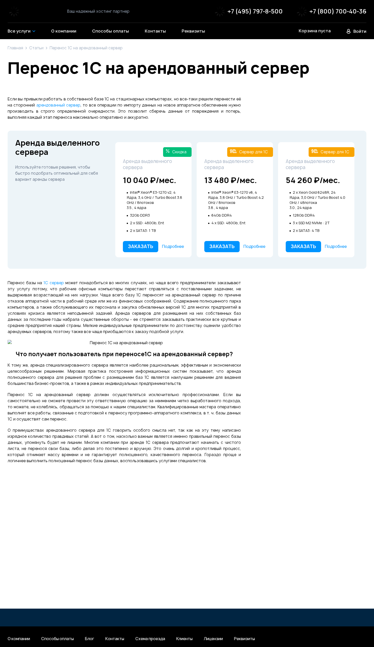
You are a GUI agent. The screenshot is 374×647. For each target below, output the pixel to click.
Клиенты (184, 639)
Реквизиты (244, 639)
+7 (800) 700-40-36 (337, 11)
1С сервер (54, 282)
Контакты (114, 639)
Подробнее (173, 246)
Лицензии (213, 639)
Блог (89, 639)
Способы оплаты (57, 639)
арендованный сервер (58, 105)
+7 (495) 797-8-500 (255, 11)
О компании (19, 639)
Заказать (140, 246)
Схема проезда (150, 639)
